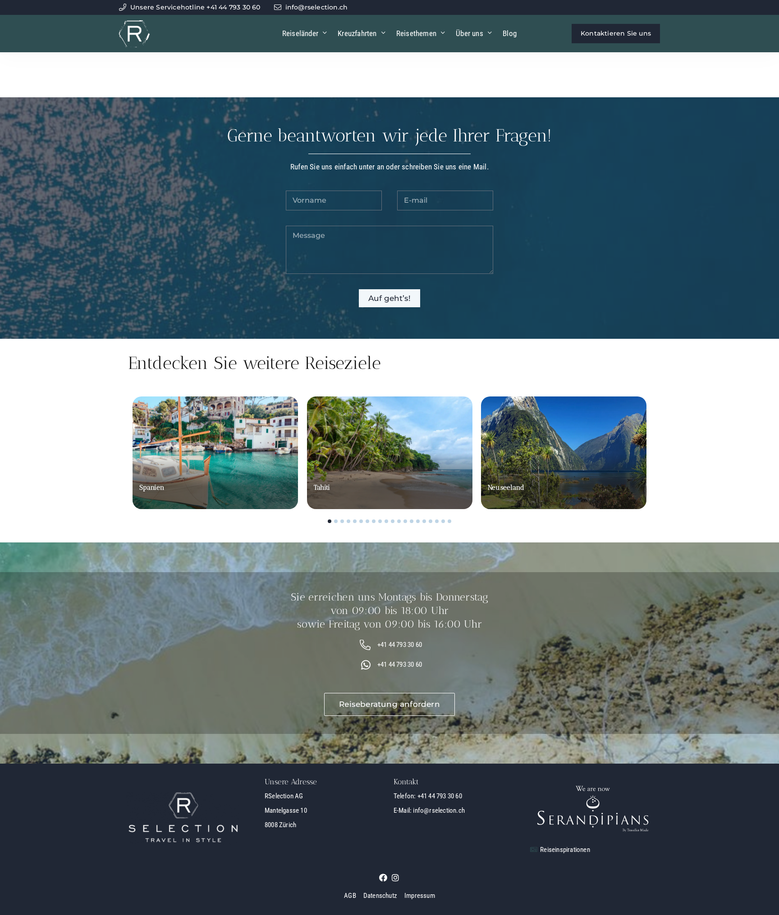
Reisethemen (416, 33)
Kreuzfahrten (357, 33)
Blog (510, 33)
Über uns (469, 33)
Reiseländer (300, 33)
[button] (329, 521)
